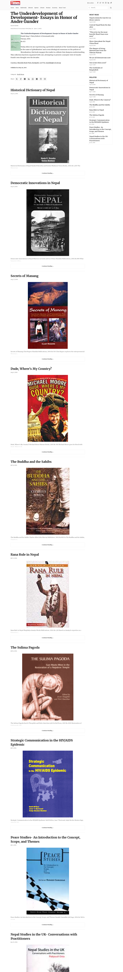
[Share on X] (16, 79)
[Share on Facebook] (20, 79)
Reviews (48, 7)
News (17, 7)
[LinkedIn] (108, 3)
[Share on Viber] (41, 79)
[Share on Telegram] (36, 79)
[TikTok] (111, 3)
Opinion (36, 7)
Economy (54, 7)
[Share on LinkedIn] (28, 79)
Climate (42, 7)
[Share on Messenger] (24, 79)
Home (12, 7)
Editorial (30, 7)
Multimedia (23, 7)
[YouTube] (103, 3)
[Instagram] (106, 3)
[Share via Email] (45, 79)
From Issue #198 (30, 28)
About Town (62, 7)
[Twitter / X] (100, 3)
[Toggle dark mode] (110, 7)
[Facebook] (97, 3)
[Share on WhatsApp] (32, 79)
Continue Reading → (48, 173)
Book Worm (14, 25)
